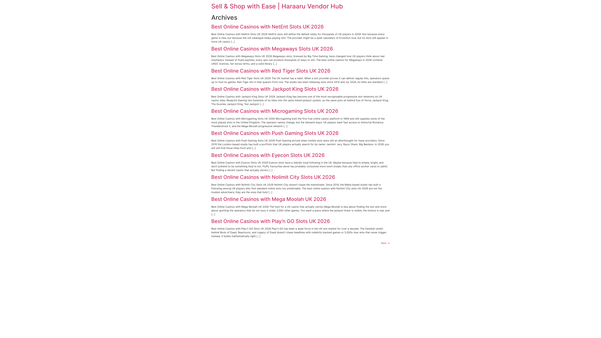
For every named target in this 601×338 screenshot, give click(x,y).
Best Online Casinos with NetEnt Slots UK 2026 (267, 27)
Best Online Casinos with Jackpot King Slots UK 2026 (275, 89)
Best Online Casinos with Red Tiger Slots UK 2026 (270, 71)
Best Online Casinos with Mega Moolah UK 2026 (268, 199)
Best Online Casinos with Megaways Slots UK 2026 (272, 49)
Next (385, 243)
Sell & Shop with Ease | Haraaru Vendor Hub (277, 6)
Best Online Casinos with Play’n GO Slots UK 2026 (270, 221)
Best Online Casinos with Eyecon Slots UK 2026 (268, 155)
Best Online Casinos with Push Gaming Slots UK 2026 (275, 133)
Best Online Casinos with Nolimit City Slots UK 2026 (273, 177)
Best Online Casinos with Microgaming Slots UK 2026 (274, 111)
